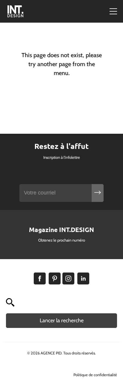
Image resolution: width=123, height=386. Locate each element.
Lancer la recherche (62, 320)
